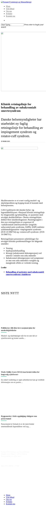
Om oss (9, 11)
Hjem (8, 6)
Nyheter (9, 14)
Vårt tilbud (10, 9)
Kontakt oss (10, 16)
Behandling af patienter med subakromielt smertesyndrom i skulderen (25, 273)
